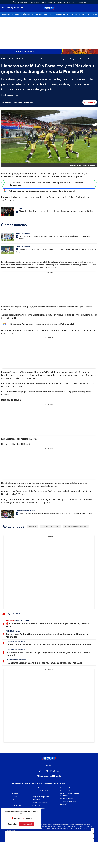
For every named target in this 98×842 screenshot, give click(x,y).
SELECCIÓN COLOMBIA (59, 14)
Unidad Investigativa (48, 2)
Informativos (81, 2)
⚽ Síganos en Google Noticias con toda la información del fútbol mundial (41, 324)
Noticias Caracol (17, 788)
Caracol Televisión (18, 791)
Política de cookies (66, 798)
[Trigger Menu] (3, 8)
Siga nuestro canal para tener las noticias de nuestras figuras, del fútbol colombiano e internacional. (46, 184)
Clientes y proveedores (40, 802)
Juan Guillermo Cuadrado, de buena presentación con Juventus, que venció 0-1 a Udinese (55, 513)
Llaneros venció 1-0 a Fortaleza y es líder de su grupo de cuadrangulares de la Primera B (59, 59)
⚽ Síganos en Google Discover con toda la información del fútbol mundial (41, 191)
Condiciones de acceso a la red (70, 788)
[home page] (14, 2)
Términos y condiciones (68, 801)
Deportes (17, 818)
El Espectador (16, 805)
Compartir (91, 102)
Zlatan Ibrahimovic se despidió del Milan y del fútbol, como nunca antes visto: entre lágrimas (56, 211)
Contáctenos (36, 799)
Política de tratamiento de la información (69, 794)
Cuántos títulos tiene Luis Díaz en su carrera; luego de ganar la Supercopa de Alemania (49, 644)
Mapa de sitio (36, 805)
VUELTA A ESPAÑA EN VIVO (22, 14)
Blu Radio (15, 794)
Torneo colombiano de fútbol (75, 526)
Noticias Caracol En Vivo (66, 2)
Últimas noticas (23, 2)
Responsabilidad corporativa (69, 791)
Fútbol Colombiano (19, 59)
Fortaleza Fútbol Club (50, 526)
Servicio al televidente (39, 788)
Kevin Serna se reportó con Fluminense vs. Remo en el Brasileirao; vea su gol (44, 663)
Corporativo (64, 804)
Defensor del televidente (40, 791)
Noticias (29, 818)
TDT (33, 794)
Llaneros (32, 526)
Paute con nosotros (38, 808)
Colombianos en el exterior (25, 510)
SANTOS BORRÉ (41, 14)
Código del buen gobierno (40, 797)
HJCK (14, 799)
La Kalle (14, 797)
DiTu (13, 802)
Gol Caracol (35, 2)
